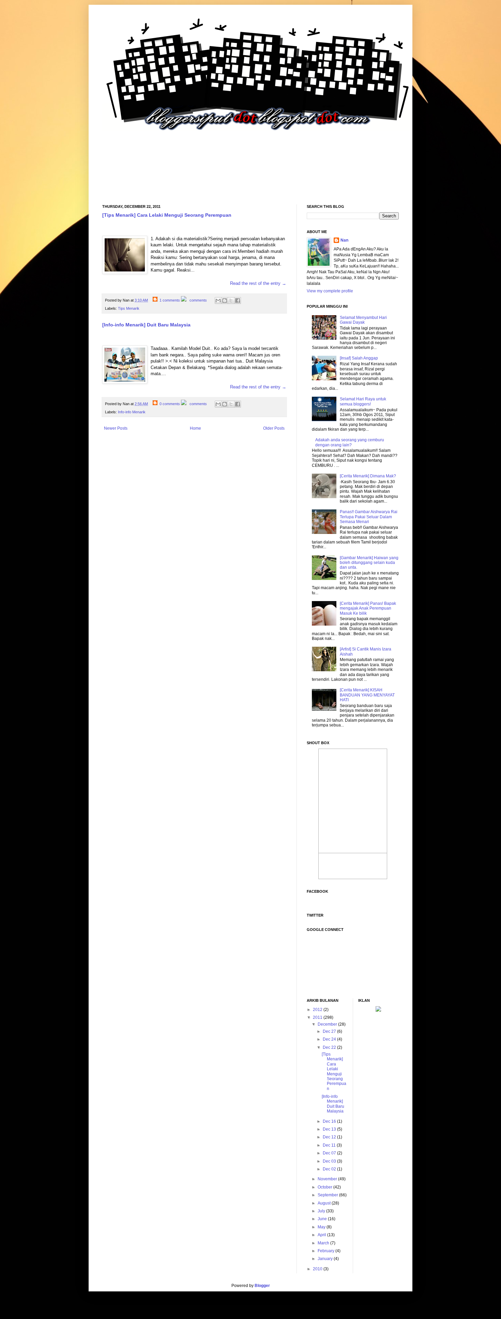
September (328, 1195)
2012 (318, 1009)
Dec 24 (330, 1039)
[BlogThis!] (224, 300)
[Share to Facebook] (237, 300)
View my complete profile (330, 291)
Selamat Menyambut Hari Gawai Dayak (363, 320)
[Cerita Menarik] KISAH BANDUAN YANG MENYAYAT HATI (367, 695)
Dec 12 (330, 1137)
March (324, 1243)
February (326, 1250)
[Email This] (218, 300)
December (328, 1024)
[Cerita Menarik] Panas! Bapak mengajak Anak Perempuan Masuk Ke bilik (368, 608)
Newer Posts (115, 428)
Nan (344, 240)
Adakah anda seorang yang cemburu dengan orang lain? (349, 442)
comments (197, 300)
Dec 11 (330, 1145)
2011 (318, 1017)
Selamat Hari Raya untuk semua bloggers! (363, 401)
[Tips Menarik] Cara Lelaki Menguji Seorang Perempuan (166, 215)
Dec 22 (330, 1047)
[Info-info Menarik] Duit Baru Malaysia (146, 324)
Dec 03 (330, 1161)
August (325, 1203)
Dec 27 (330, 1031)
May (322, 1227)
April (322, 1234)
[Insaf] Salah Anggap (359, 358)
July (322, 1211)
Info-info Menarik (132, 412)
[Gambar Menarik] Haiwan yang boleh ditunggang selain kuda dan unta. (369, 562)
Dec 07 (330, 1153)
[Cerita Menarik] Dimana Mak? (368, 476)
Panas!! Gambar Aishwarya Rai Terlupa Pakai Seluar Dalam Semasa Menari (368, 516)
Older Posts (274, 428)
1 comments (170, 300)
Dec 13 (330, 1129)
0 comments (170, 404)
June (323, 1218)
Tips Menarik (128, 308)
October (325, 1187)
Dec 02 (330, 1169)
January (326, 1258)
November (328, 1179)
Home (195, 428)
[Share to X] (231, 300)
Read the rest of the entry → (258, 283)
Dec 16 (330, 1121)
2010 (318, 1269)
